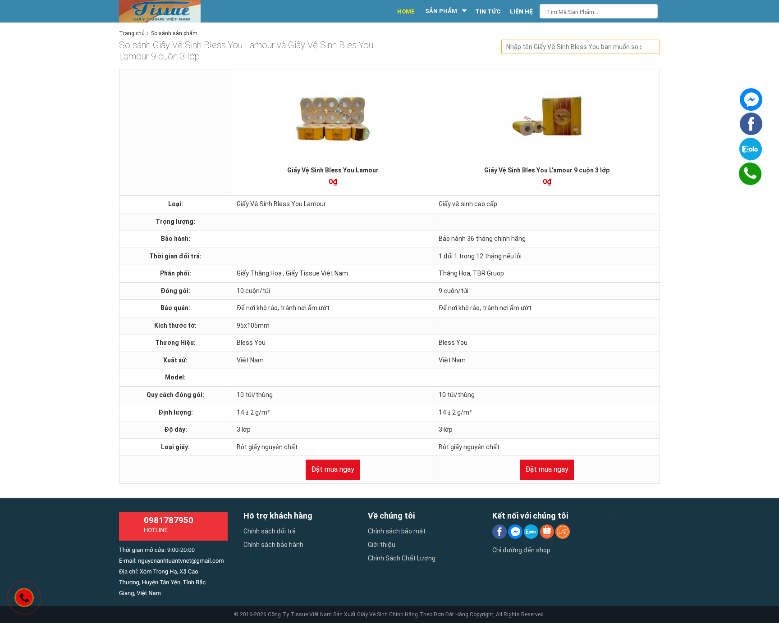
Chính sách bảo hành (273, 544)
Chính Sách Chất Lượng (401, 558)
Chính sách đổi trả (269, 531)
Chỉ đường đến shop (521, 550)
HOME (406, 11)
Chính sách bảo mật (397, 531)
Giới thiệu (381, 544)
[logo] (169, 11)
